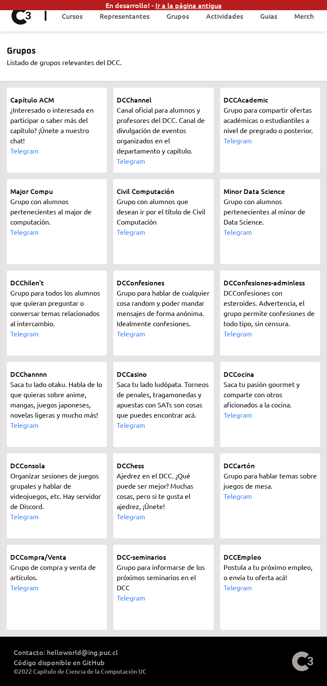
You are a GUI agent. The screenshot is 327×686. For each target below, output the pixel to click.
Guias (268, 15)
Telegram (24, 150)
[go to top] (302, 661)
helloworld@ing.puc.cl (82, 652)
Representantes (124, 15)
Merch (304, 15)
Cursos (72, 15)
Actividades (224, 15)
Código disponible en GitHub (59, 662)
